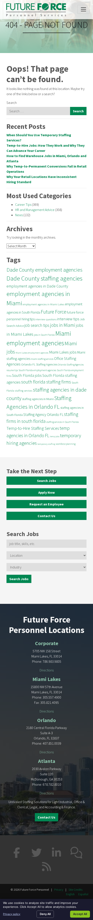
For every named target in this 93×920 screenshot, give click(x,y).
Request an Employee (46, 504)
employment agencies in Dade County (37, 286)
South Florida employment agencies (37, 370)
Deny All (45, 914)
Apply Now (46, 492)
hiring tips (28, 319)
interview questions (45, 319)
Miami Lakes (46, 679)
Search (11, 102)
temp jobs (54, 436)
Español (83, 894)
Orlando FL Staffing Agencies (39, 364)
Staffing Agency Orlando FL (43, 414)
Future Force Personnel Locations (46, 624)
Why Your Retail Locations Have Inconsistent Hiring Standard (41, 179)
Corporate (46, 643)
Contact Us (46, 516)
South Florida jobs (27, 375)
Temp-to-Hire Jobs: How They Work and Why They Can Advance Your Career (45, 148)
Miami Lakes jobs (63, 352)
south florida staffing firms (46, 382)
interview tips (68, 318)
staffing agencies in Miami (38, 399)
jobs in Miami (62, 325)
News (19, 215)
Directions (47, 670)
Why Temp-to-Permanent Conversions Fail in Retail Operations (46, 169)
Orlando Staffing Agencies (71, 364)
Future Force (53, 312)
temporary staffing (46, 444)
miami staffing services (42, 358)
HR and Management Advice (35, 210)
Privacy (58, 890)
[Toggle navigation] (83, 9)
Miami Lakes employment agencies (32, 352)
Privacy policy (11, 914)
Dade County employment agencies (44, 269)
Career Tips (23, 204)
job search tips (36, 325)
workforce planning (65, 443)
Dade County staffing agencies (44, 278)
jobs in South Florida (44, 334)
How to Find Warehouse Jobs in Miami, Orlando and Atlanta (46, 158)
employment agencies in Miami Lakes (43, 304)
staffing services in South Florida (62, 421)
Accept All (80, 914)
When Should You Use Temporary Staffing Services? (38, 137)
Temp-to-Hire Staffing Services (32, 428)
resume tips (12, 370)
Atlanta (46, 761)
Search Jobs (46, 480)
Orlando (46, 720)
